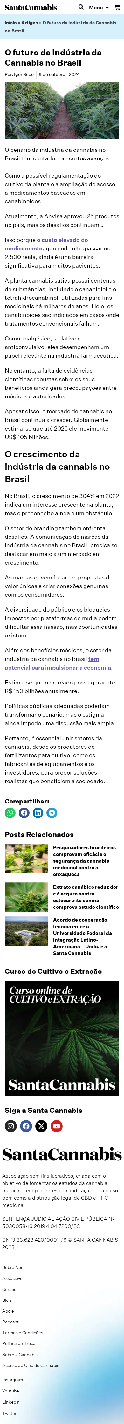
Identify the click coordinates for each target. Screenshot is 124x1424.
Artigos (29, 22)
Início (11, 22)
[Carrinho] (117, 7)
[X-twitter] (41, 1126)
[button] (81, 7)
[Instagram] (11, 1126)
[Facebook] (26, 1126)
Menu (96, 7)
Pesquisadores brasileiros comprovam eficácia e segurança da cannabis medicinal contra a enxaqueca (84, 861)
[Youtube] (57, 1126)
